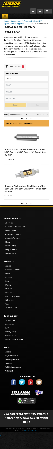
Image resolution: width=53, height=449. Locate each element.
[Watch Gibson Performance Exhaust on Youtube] (30, 385)
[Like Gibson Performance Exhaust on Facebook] (13, 385)
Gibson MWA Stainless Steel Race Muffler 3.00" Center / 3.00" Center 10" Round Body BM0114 (25, 152)
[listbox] (26, 78)
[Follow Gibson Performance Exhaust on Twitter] (22, 385)
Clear (37, 105)
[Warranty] (21, 396)
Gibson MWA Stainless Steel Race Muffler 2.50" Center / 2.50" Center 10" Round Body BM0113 (25, 189)
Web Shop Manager (31, 430)
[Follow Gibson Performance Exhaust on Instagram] (39, 385)
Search (15, 105)
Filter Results (16, 67)
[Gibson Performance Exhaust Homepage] (10, 4)
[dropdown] (40, 11)
